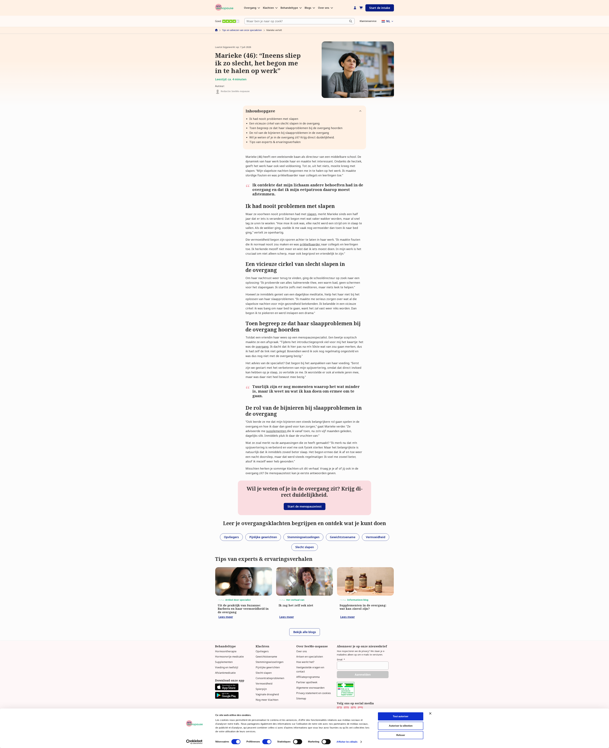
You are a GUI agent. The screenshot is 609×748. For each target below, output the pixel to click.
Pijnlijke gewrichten (268, 667)
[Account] (355, 8)
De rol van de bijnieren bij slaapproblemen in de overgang (289, 133)
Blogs (308, 8)
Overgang (250, 8)
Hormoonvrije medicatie (229, 656)
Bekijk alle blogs (304, 632)
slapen (311, 214)
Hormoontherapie (225, 651)
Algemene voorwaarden (310, 687)
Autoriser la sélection (401, 725)
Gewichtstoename (266, 656)
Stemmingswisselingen (269, 662)
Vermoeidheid (264, 683)
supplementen (276, 431)
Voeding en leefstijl (226, 667)
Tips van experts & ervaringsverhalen (275, 142)
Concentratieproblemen (270, 678)
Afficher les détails (347, 741)
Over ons (324, 8)
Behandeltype (290, 8)
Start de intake (379, 8)
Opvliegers (262, 651)
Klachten (269, 8)
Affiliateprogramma (308, 677)
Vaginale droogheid (267, 694)
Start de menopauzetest (305, 506)
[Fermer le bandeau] (430, 713)
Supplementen (224, 662)
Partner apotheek (306, 682)
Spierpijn (261, 689)
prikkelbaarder (310, 244)
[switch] (266, 741)
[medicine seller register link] (345, 695)
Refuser (400, 735)
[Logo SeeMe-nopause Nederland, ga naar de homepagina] (224, 8)
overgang (262, 346)
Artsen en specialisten (309, 656)
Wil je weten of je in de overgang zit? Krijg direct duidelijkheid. (291, 137)
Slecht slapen (264, 673)
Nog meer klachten (267, 699)
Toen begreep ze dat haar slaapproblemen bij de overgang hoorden (295, 128)
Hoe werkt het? (305, 662)
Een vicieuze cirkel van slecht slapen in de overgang (284, 123)
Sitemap (301, 698)
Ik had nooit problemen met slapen (273, 119)
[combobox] (299, 21)
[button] (388, 21)
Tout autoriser (400, 716)
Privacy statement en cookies (313, 693)
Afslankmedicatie (225, 673)
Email (341, 659)
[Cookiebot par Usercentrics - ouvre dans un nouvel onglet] (194, 741)
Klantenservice (368, 21)
